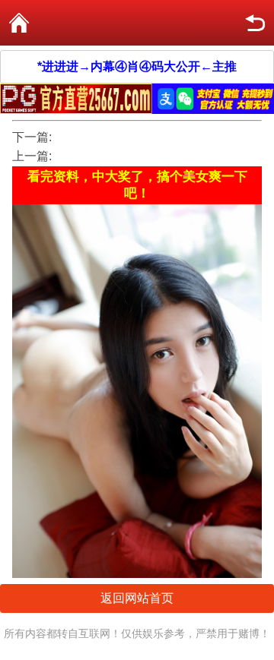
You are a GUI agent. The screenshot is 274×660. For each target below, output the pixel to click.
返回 (255, 22)
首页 (19, 22)
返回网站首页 (137, 598)
